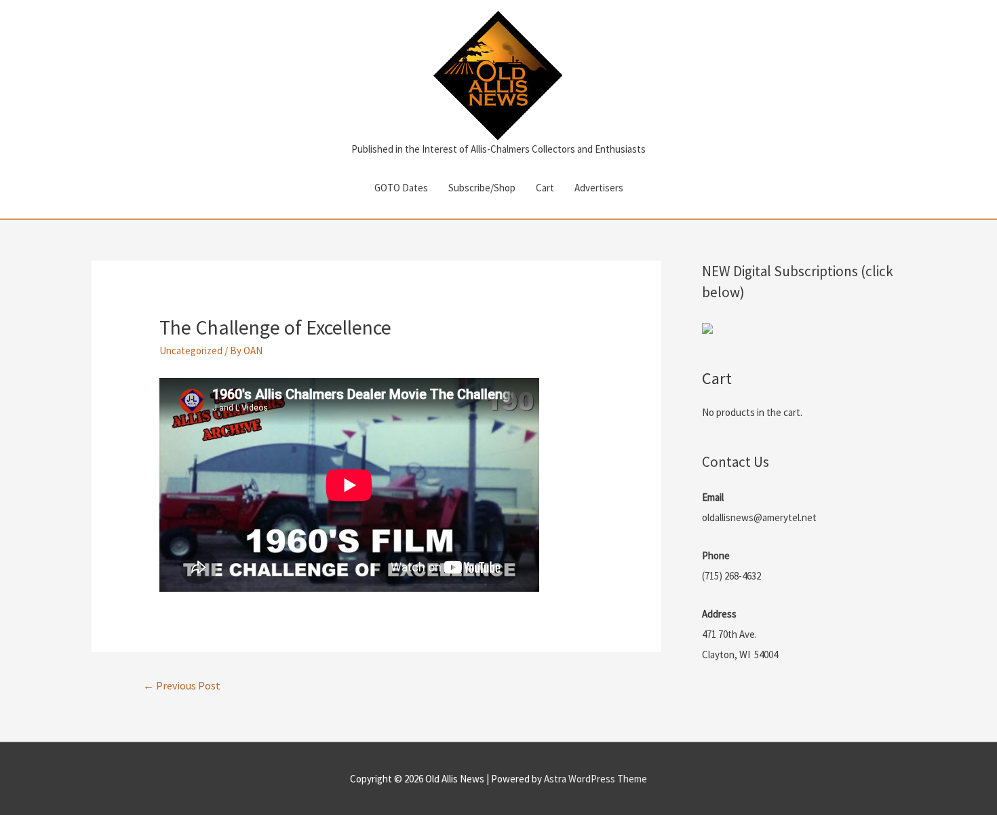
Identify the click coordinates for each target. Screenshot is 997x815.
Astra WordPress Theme (595, 778)
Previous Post (181, 685)
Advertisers (598, 187)
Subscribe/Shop (481, 187)
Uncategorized (190, 350)
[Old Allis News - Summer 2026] (707, 327)
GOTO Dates (401, 187)
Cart (545, 187)
